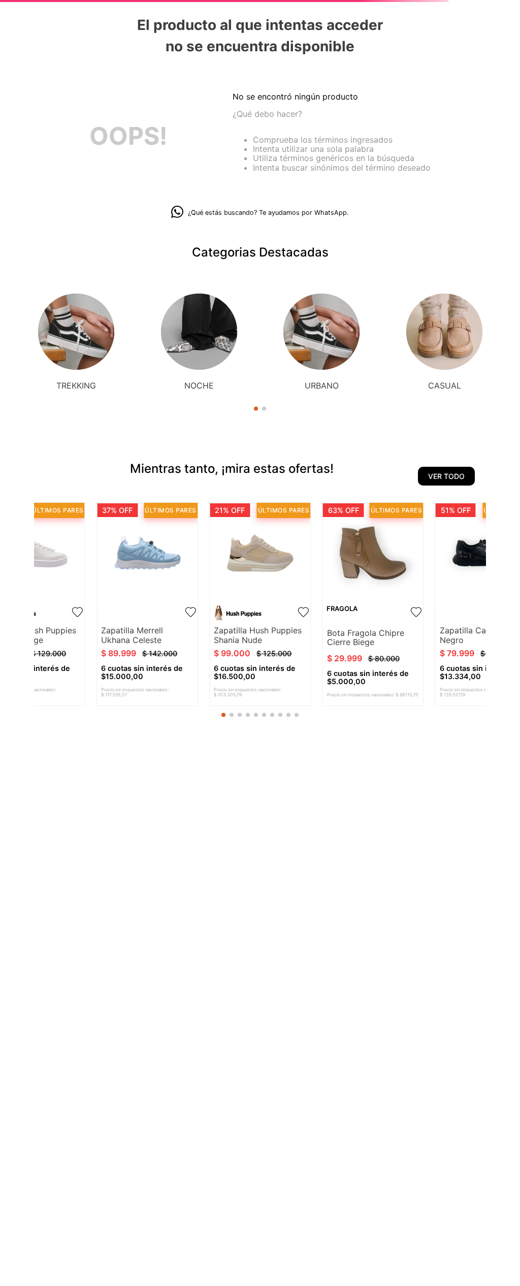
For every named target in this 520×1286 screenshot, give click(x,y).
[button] (256, 409)
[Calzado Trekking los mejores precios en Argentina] (76, 332)
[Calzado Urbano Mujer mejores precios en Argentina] (321, 332)
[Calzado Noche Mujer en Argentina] (199, 332)
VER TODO (446, 476)
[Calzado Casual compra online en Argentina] (444, 332)
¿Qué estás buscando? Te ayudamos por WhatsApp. (268, 212)
